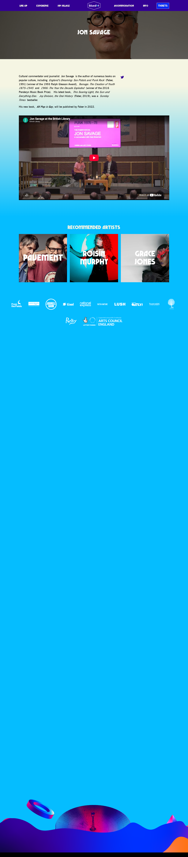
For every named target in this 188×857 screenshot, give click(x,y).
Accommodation (124, 5)
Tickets (163, 5)
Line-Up (23, 5)
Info (145, 5)
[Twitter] (122, 77)
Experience (42, 5)
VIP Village (64, 5)
